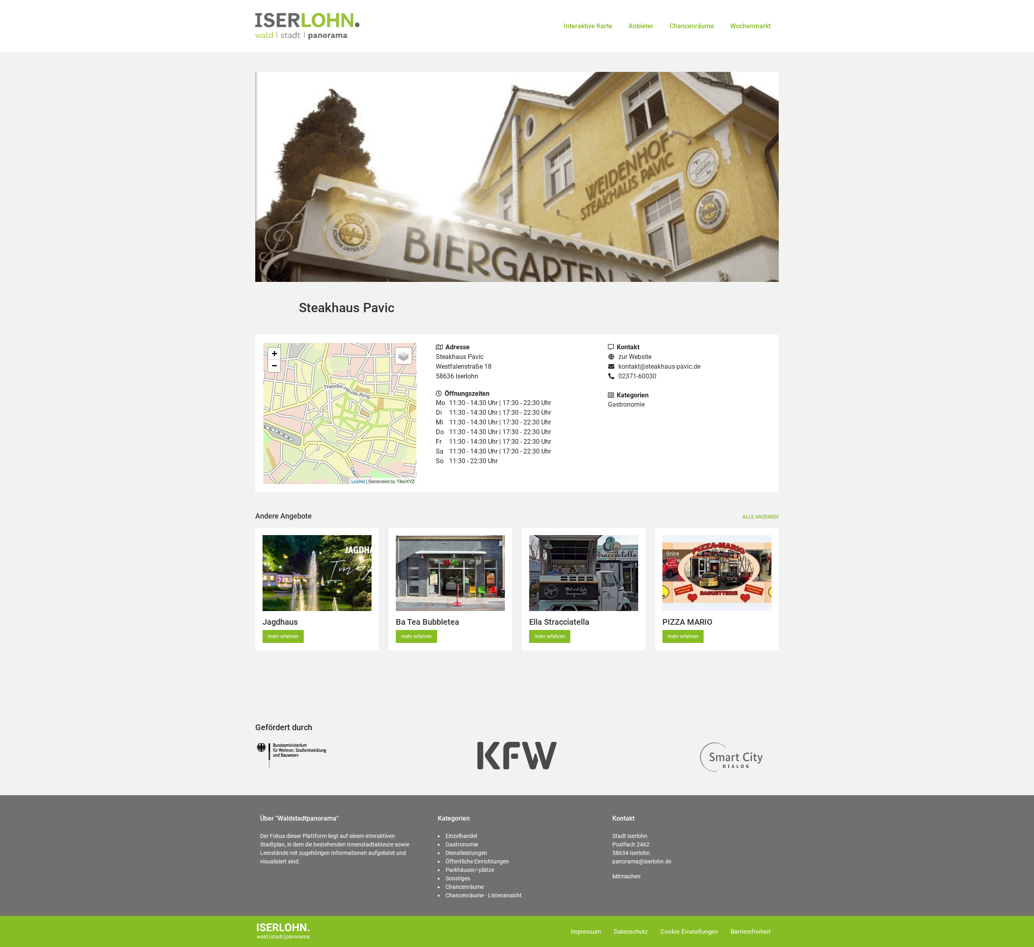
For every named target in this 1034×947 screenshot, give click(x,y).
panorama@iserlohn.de (641, 861)
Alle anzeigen (760, 517)
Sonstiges (458, 878)
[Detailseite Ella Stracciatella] (583, 573)
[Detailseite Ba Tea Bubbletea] (450, 573)
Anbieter (641, 26)
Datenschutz (630, 931)
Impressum (586, 931)
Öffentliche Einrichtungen (477, 861)
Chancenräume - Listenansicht (484, 895)
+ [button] (274, 354)
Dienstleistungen (466, 853)
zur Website (635, 357)
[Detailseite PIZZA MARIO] (716, 573)
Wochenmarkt (750, 26)
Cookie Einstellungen (689, 931)
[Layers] (403, 356)
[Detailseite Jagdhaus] (317, 573)
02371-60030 (637, 376)
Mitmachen (626, 876)
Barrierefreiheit (751, 931)
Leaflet (358, 481)
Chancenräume (692, 26)
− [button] (274, 366)
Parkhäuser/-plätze (470, 870)
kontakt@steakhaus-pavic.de (659, 366)
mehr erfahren (283, 636)
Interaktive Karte (588, 26)
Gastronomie (626, 404)
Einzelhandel (461, 836)
